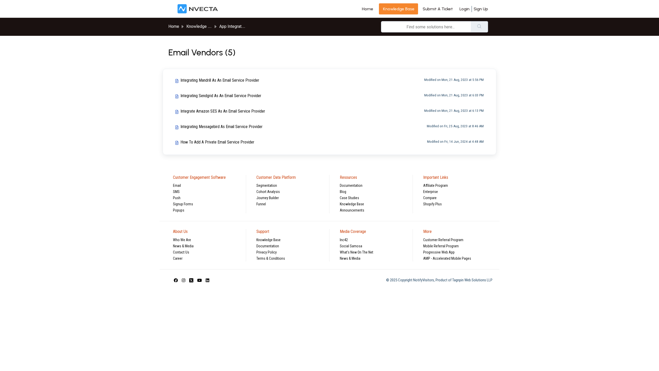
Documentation (351, 185)
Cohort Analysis (268, 192)
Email (177, 185)
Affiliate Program (435, 185)
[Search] (479, 26)
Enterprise (430, 192)
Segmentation (266, 185)
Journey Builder (267, 198)
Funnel (261, 204)
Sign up (481, 8)
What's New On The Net (356, 252)
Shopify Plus (432, 204)
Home (367, 8)
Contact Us (181, 252)
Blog (343, 192)
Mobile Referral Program (441, 246)
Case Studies (349, 198)
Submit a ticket (438, 8)
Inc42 (344, 240)
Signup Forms (183, 204)
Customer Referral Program (443, 240)
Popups (178, 210)
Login (464, 8)
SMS (176, 192)
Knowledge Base (352, 204)
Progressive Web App (439, 252)
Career (178, 258)
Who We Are (182, 240)
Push (176, 198)
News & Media (183, 246)
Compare (430, 198)
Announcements (352, 210)
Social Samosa (351, 246)
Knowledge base (398, 8)
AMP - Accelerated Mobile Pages (447, 258)
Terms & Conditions (270, 258)
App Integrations (234, 26)
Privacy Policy (266, 252)
